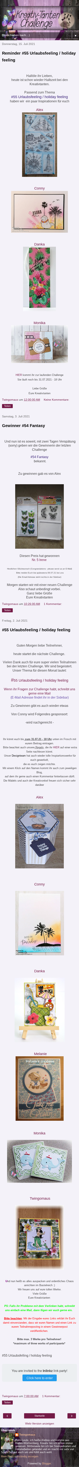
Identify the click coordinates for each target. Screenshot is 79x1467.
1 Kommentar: (53, 603)
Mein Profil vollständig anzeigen (19, 1456)
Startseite (39, 1415)
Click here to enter (40, 1378)
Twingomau (40, 1198)
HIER (19, 374)
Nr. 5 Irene (39, 560)
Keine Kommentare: (56, 399)
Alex (39, 110)
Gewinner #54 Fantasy (23, 425)
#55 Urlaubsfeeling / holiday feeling (36, 630)
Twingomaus (27, 1434)
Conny (39, 188)
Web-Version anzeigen (39, 1423)
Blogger (46, 1463)
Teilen (7, 406)
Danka (39, 971)
